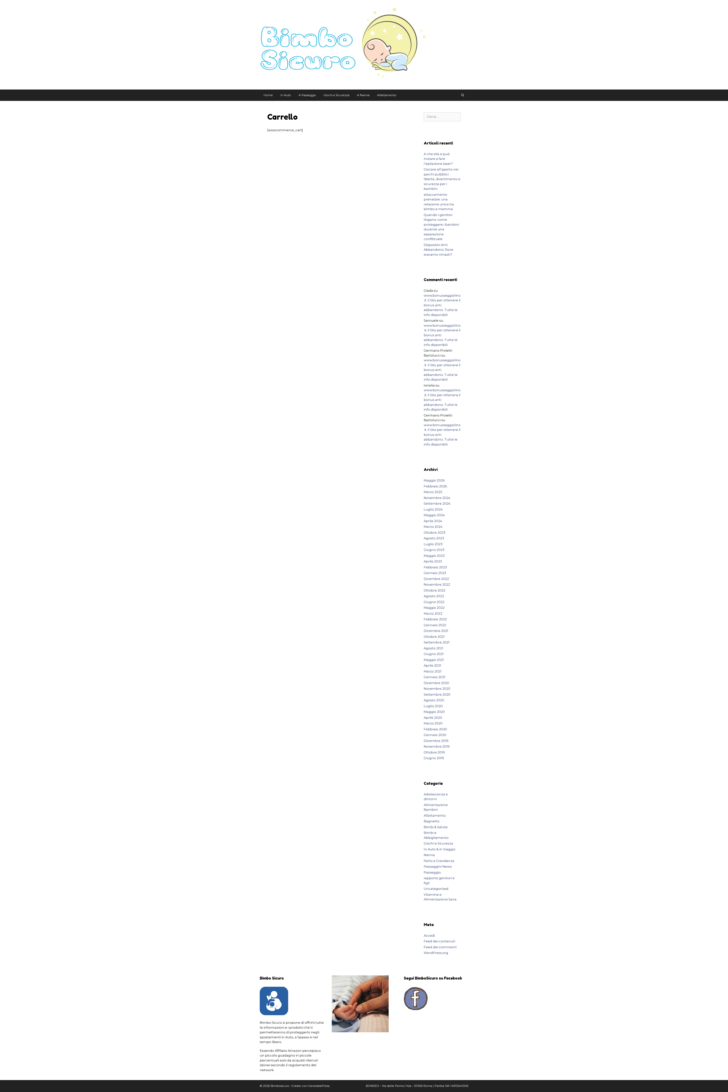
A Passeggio (307, 95)
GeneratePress (318, 1086)
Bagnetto (431, 821)
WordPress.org (436, 953)
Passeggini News (438, 866)
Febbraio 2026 (435, 486)
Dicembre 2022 (436, 579)
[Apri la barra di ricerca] (462, 95)
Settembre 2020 (437, 694)
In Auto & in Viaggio (439, 849)
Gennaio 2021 (434, 677)
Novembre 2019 (437, 746)
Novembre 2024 (437, 498)
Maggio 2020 (434, 712)
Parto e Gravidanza (439, 861)
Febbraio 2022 (435, 619)
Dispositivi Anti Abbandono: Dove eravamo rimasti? (438, 249)
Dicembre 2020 (436, 683)
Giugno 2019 (434, 758)
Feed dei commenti (440, 947)
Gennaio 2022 (435, 625)
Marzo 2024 (433, 527)
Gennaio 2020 (435, 735)
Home (268, 95)
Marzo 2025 (433, 492)
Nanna (429, 855)
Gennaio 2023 (435, 573)
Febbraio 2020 (435, 729)
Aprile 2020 (433, 718)
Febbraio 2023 (435, 567)
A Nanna (363, 95)
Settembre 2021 (437, 642)
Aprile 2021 (432, 665)
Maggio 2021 (434, 660)
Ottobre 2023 (434, 532)
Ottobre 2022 (434, 590)
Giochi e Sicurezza (336, 95)
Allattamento (386, 95)
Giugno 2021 (434, 654)
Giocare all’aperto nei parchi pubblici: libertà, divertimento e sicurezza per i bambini (442, 179)
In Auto (285, 95)
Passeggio (432, 872)
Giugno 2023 (434, 550)
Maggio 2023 (434, 556)
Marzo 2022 (433, 613)
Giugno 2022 (434, 602)
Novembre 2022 (437, 584)
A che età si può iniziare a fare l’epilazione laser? (438, 159)
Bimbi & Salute (436, 827)
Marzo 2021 (433, 671)
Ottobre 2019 (434, 752)
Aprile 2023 (433, 561)
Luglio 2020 (433, 706)
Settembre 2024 (437, 503)
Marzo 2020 (433, 723)
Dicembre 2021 (436, 631)
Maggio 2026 (434, 480)
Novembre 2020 (437, 689)
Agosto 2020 (434, 700)
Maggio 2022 (434, 608)
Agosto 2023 (434, 538)
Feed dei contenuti (439, 941)
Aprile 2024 (433, 521)
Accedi (429, 935)
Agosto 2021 (433, 648)
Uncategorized (436, 889)
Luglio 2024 (433, 509)
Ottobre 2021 (434, 637)
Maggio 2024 (434, 515)
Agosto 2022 (434, 596)
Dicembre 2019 (436, 741)
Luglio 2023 (433, 544)
